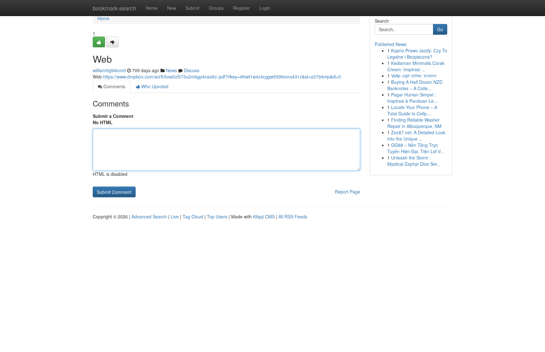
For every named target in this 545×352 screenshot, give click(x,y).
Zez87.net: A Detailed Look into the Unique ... (416, 135)
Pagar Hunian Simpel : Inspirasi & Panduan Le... (412, 97)
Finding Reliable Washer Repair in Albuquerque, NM (414, 123)
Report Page (347, 191)
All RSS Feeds (292, 216)
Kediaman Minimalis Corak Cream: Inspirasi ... (415, 66)
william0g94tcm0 (109, 70)
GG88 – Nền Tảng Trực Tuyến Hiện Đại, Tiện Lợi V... (415, 148)
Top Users (217, 216)
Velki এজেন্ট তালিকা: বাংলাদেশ (413, 75)
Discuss (191, 70)
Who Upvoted (154, 86)
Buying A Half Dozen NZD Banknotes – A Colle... (414, 85)
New (171, 8)
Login (264, 8)
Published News (391, 44)
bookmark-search (114, 8)
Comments (113, 86)
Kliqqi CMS (264, 216)
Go (440, 29)
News (171, 70)
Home (152, 8)
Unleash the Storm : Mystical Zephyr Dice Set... (414, 160)
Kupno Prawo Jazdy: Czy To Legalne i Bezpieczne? (417, 53)
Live (175, 216)
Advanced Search (149, 216)
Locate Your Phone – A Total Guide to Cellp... (412, 110)
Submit (192, 8)
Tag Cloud (193, 216)
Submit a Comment (113, 116)
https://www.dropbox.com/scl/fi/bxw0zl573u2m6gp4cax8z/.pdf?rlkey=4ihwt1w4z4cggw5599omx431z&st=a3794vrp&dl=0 (222, 76)
